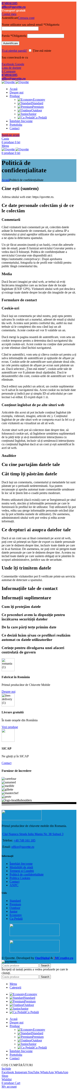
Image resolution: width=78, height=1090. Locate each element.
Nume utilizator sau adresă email (30, 24)
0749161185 (9, 3)
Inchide (6, 1068)
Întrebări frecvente (21, 863)
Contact (14, 881)
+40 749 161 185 (24, 840)
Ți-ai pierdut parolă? (14, 50)
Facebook (8, 64)
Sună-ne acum (11, 135)
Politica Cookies (20, 878)
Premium (38, 106)
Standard (37, 103)
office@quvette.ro (14, 7)
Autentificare (10, 43)
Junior (32, 114)
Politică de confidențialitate (27, 874)
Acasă (5, 180)
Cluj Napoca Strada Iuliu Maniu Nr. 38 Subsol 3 (32, 834)
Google (19, 64)
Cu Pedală (40, 117)
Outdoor (36, 110)
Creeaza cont (26, 17)
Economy (39, 99)
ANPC (14, 885)
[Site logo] (9, 82)
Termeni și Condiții (22, 871)
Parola (14, 35)
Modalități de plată (21, 867)
